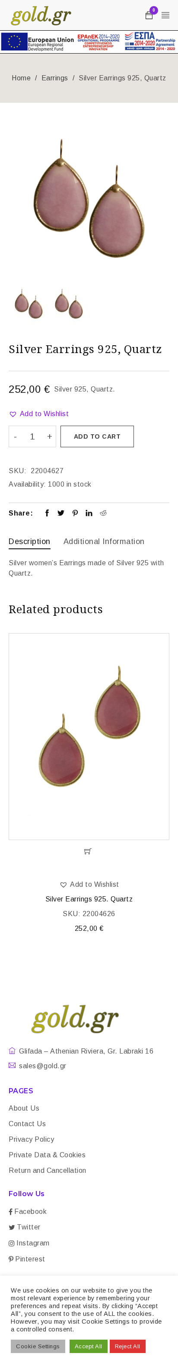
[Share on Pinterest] (75, 513)
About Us (24, 1108)
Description (30, 541)
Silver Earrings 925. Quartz (89, 899)
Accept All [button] (88, 1346)
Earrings (54, 78)
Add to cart (97, 436)
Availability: (27, 484)
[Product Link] (89, 736)
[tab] (29, 542)
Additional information (104, 541)
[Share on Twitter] (61, 513)
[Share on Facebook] (47, 513)
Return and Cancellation (47, 1170)
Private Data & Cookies (47, 1155)
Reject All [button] (127, 1346)
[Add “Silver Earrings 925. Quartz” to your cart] (89, 851)
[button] (39, 414)
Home (21, 78)
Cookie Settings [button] (38, 1346)
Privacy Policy (31, 1139)
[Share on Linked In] (89, 513)
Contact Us (27, 1123)
